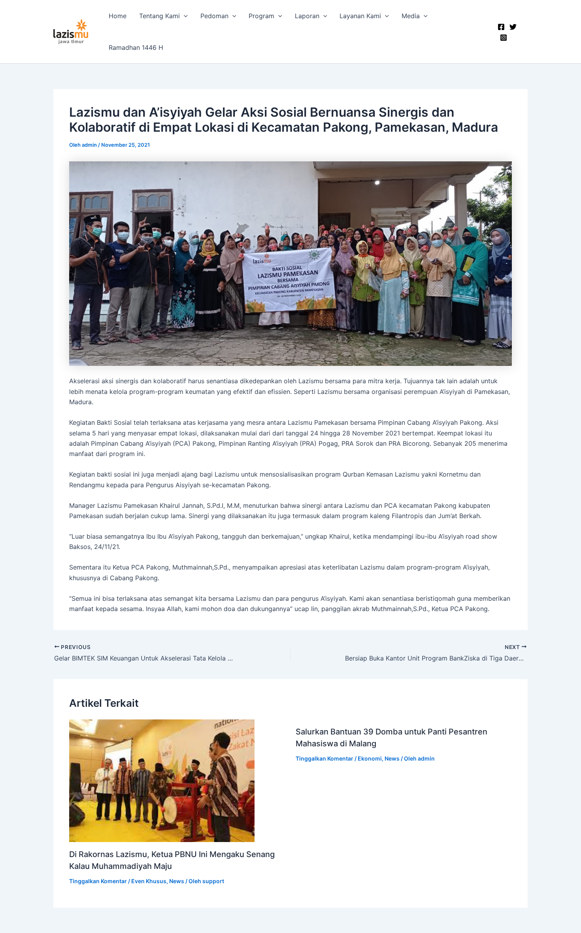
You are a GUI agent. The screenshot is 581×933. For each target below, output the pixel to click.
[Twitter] (513, 26)
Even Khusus (148, 881)
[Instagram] (503, 37)
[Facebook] (501, 26)
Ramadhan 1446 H (136, 47)
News (176, 881)
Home (117, 16)
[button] (184, 16)
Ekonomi (370, 758)
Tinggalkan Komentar (98, 881)
